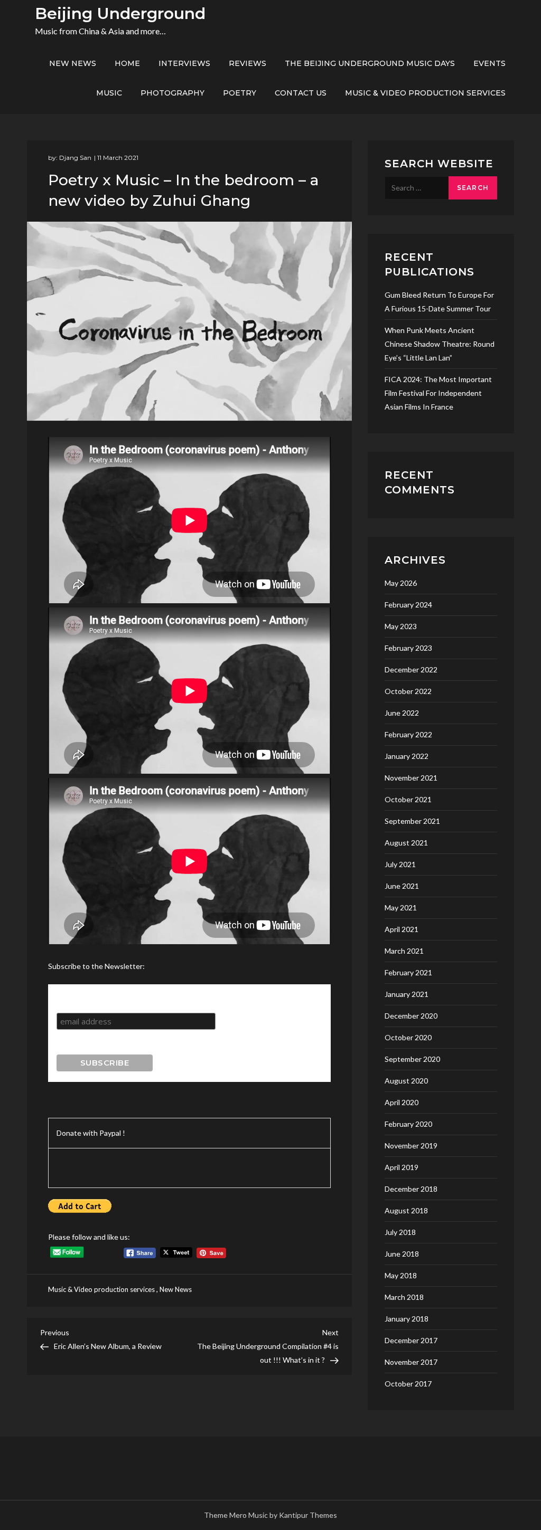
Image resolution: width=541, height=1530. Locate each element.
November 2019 (411, 1145)
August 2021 (406, 842)
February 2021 (408, 972)
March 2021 (404, 950)
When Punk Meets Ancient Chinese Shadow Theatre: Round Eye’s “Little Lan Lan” (440, 344)
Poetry (239, 93)
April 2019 (401, 1167)
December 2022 (411, 669)
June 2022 (402, 712)
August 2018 (406, 1210)
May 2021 (401, 907)
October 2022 (408, 691)
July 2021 (400, 864)
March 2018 (404, 1297)
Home (127, 63)
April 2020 (401, 1102)
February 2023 (408, 647)
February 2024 (408, 604)
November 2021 (411, 777)
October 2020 (408, 1037)
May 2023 (401, 626)
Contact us (301, 93)
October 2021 (408, 799)
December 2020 (411, 1015)
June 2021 (402, 885)
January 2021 (406, 994)
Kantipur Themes (308, 1514)
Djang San (75, 157)
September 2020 (412, 1058)
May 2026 (401, 582)
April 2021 (401, 929)
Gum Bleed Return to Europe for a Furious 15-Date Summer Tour (439, 301)
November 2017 (411, 1361)
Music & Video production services (425, 93)
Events (489, 63)
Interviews (184, 63)
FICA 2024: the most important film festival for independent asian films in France (438, 393)
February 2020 (408, 1123)
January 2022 (406, 756)
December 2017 (411, 1340)
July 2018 (400, 1232)
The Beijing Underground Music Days (370, 63)
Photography (172, 93)
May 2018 (401, 1275)
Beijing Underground (120, 13)
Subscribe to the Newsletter (112, 994)
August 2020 (406, 1080)
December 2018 (411, 1188)
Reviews (247, 63)
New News (72, 63)
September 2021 (412, 820)
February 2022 (408, 734)
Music (109, 93)
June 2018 (402, 1253)
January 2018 (406, 1318)
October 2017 (408, 1383)
